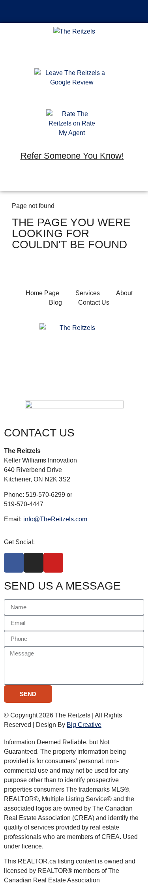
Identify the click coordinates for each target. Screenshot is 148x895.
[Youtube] (95, 179)
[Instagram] (72, 179)
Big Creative (84, 724)
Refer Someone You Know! (72, 156)
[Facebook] (49, 179)
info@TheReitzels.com (55, 519)
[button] (74, 11)
